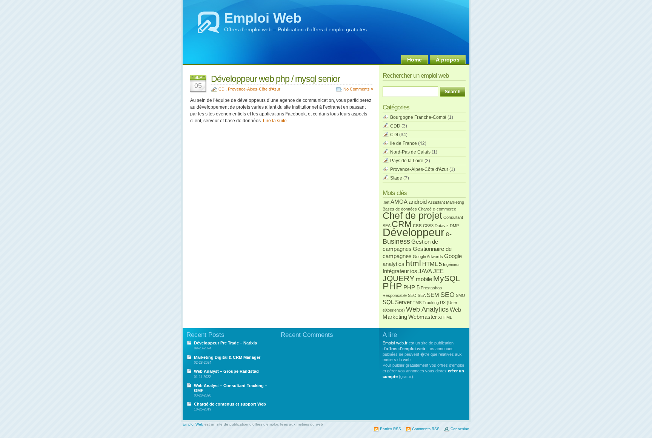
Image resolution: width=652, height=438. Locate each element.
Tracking (431, 302)
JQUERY (399, 278)
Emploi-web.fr (395, 343)
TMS (417, 302)
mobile (424, 279)
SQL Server (397, 302)
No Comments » (358, 89)
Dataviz (442, 225)
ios (413, 271)
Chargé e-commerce (437, 209)
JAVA (425, 271)
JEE (438, 271)
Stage (396, 178)
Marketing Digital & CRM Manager (227, 357)
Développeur (413, 232)
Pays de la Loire (406, 160)
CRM (402, 224)
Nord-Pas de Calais (410, 152)
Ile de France (403, 143)
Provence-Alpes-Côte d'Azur (254, 89)
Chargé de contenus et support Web (230, 404)
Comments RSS (426, 429)
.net (386, 202)
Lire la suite (275, 120)
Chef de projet (412, 216)
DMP (454, 225)
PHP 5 (411, 287)
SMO (460, 295)
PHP (392, 286)
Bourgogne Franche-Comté (418, 117)
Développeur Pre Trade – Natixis (225, 343)
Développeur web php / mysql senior (275, 79)
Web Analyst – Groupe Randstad (226, 371)
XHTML (445, 317)
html (413, 263)
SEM (433, 295)
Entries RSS (390, 429)
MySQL (446, 278)
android (418, 201)
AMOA (399, 201)
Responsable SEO (400, 295)
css (417, 225)
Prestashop (431, 288)
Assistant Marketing (446, 202)
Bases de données (400, 209)
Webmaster (422, 317)
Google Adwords (428, 256)
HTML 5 (432, 264)
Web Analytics (427, 309)
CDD (395, 126)
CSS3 (428, 225)
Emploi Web (262, 18)
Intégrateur (396, 271)
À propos (448, 60)
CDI (222, 89)
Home (414, 60)
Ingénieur (451, 264)
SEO (447, 294)
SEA (422, 295)
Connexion (460, 429)
